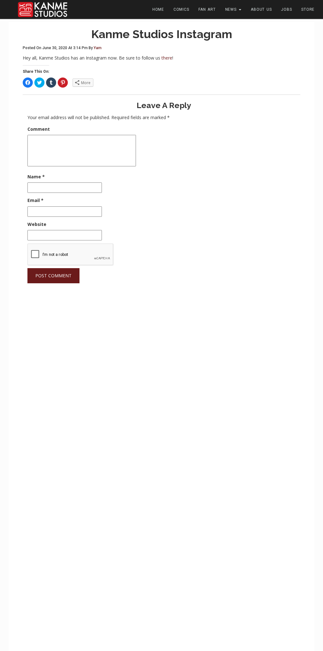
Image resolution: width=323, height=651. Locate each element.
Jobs (286, 9)
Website (36, 224)
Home (158, 9)
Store (307, 9)
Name (36, 177)
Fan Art (206, 9)
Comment (38, 129)
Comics (181, 9)
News (231, 9)
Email (35, 200)
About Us (261, 9)
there (167, 58)
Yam (98, 48)
